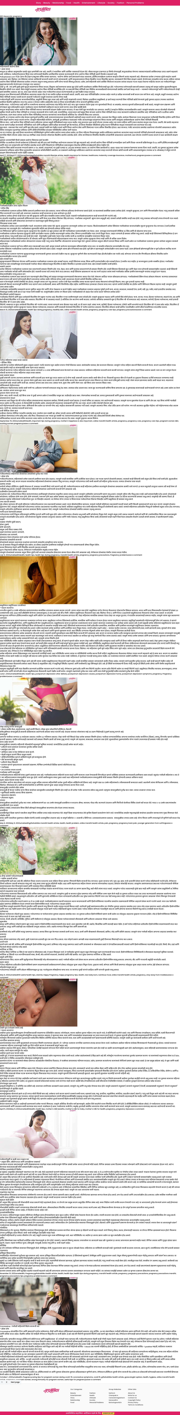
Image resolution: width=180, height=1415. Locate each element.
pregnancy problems (33, 1276)
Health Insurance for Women (76, 155)
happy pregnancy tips (68, 975)
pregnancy (141, 155)
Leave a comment (153, 155)
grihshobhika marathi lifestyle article (47, 155)
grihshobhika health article (45, 1273)
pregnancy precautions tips (11, 1276)
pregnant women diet (169, 421)
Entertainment (88, 3)
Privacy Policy (133, 1402)
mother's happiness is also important (76, 421)
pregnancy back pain (128, 823)
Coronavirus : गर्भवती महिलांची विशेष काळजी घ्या (19, 1326)
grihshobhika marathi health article (44, 823)
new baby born (91, 975)
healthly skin (58, 309)
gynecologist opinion (133, 1377)
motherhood (130, 155)
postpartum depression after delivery (51, 674)
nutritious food (104, 975)
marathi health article (69, 555)
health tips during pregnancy (40, 309)
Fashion (120, 3)
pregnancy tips (122, 1109)
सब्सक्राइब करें (108, 1413)
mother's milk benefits (55, 1109)
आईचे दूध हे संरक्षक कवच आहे (11, 1028)
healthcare (93, 155)
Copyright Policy (134, 1400)
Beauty (46, 3)
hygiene (152, 1377)
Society (111, 3)
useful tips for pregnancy (75, 1379)
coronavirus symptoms (83, 1377)
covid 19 (97, 1377)
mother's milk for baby (74, 1109)
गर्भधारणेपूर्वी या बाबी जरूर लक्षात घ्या (14, 1159)
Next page (15, 1382)
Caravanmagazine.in (117, 1398)
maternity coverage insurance (111, 155)
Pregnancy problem (118, 555)
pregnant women (23, 1379)
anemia (39, 975)
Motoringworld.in (115, 1402)
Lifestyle (101, 3)
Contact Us (132, 1398)
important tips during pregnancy (46, 421)
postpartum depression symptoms (137, 674)
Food (68, 3)
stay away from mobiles (156, 975)
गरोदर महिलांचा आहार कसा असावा (13, 360)
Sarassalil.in (113, 1400)
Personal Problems (135, 3)
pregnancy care (134, 421)
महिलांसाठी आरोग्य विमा (9, 66)
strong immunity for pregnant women (48, 1379)
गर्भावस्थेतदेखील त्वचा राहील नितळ (14, 206)
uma (23, 155)
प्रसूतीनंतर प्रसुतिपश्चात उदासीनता (13, 605)
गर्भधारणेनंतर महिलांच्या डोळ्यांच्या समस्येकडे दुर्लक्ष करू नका (24, 474)
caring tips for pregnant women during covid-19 (52, 1377)
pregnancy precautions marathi (162, 1273)
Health (77, 3)
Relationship (58, 3)
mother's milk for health (95, 1109)
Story (38, 3)
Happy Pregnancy (50, 975)
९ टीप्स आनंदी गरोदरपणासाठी (11, 876)
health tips (29, 555)
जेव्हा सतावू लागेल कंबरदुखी (11, 727)
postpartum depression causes (81, 674)
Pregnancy (29, 1273)
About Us (131, 1393)
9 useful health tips (27, 975)
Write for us (132, 1395)
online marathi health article (76, 309)
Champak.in (113, 1395)
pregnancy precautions (126, 309)
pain (106, 823)
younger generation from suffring (152, 823)
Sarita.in (112, 1393)
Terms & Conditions (135, 1405)
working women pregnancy (11, 423)
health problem (72, 823)
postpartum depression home (108, 674)
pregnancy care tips (107, 309)
